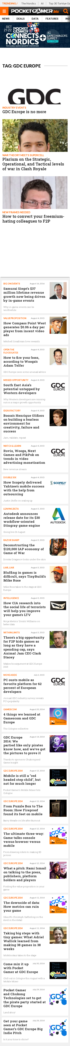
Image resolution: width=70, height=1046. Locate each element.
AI (42, 3)
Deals (20, 18)
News (6, 18)
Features (52, 18)
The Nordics (28, 3)
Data (35, 18)
